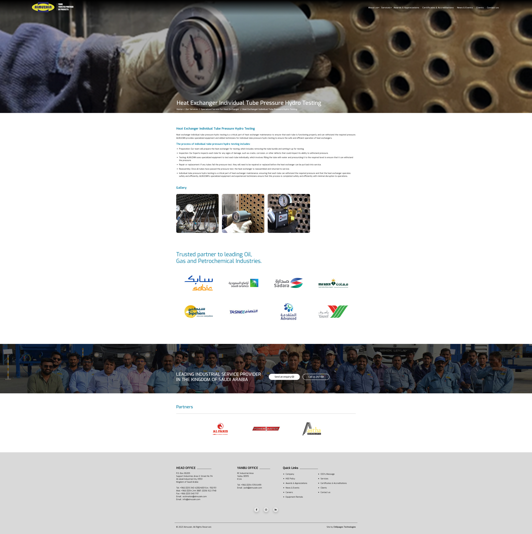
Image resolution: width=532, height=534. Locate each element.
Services (385, 7)
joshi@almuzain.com (253, 488)
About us (373, 7)
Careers (289, 492)
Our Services (192, 109)
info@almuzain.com (191, 499)
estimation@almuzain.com (195, 496)
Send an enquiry (283, 376)
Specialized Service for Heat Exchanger (220, 109)
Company (290, 474)
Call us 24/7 (314, 376)
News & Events (465, 7)
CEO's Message (328, 474)
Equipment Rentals (294, 497)
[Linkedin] (275, 509)
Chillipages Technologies (344, 527)
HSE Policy (290, 478)
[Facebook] (256, 509)
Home (179, 109)
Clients (480, 7)
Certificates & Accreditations (438, 7)
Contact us (493, 7)
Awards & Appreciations (406, 7)
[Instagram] (266, 509)
